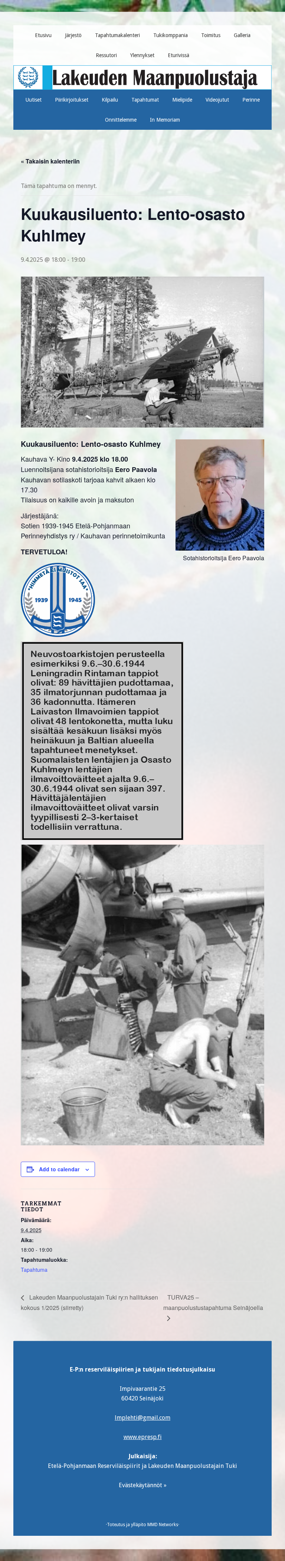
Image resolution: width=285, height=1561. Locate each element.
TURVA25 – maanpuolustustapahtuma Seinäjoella (213, 1302)
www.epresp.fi (143, 1436)
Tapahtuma (34, 1269)
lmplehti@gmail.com (142, 1417)
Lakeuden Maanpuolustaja (142, 74)
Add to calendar (59, 1169)
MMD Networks (162, 1524)
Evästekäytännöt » (143, 1485)
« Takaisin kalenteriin (50, 161)
